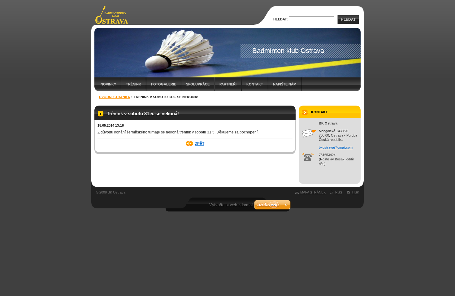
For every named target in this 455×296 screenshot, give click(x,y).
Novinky (108, 84)
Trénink (133, 84)
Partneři (227, 84)
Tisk (355, 192)
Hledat (348, 19)
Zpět (199, 143)
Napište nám (284, 84)
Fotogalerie (163, 84)
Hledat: (280, 19)
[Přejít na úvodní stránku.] (111, 22)
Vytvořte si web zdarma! (231, 204)
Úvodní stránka (114, 97)
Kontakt (254, 84)
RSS (338, 192)
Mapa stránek (313, 192)
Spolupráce (198, 84)
